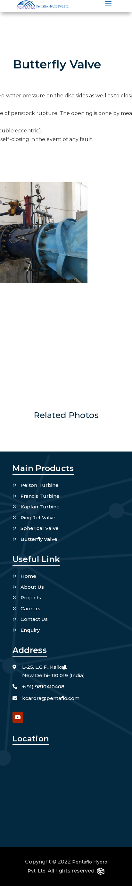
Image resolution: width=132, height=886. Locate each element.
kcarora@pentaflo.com (50, 698)
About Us (32, 587)
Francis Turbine (40, 496)
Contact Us (34, 619)
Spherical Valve (40, 528)
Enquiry (30, 630)
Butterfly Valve (39, 539)
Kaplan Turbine (40, 507)
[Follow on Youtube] (17, 717)
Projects (31, 598)
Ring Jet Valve (38, 518)
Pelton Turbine (40, 485)
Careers (30, 608)
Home (28, 576)
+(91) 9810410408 (43, 687)
